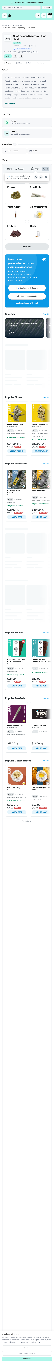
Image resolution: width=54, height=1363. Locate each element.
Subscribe (46, 7)
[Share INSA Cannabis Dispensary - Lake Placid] (21, 56)
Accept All (27, 1359)
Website (35, 52)
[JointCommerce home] (9, 15)
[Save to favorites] (15, 56)
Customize (27, 1348)
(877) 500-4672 (24, 52)
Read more (9, 104)
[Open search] (37, 15)
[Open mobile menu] (4, 15)
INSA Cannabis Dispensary (23, 49)
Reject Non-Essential (27, 1353)
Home (7, 25)
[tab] (8, 63)
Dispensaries (17, 25)
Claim (8, 56)
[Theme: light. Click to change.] (43, 15)
